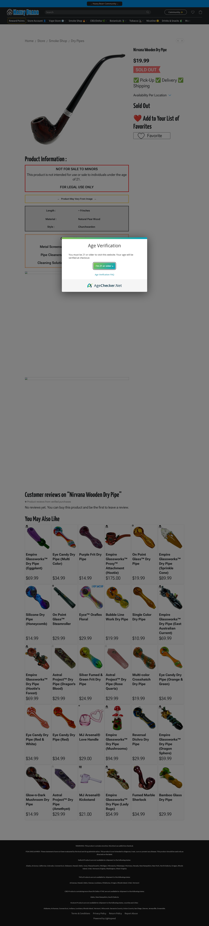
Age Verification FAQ (104, 274)
